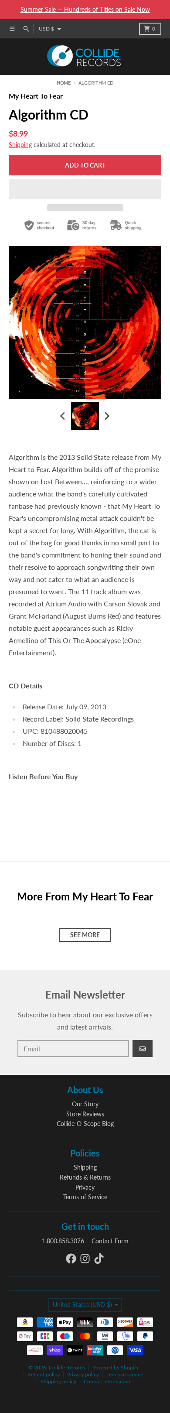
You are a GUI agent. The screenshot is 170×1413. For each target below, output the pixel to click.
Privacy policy (83, 1374)
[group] (85, 416)
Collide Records (67, 1367)
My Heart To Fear (36, 96)
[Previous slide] (63, 416)
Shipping (20, 144)
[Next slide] (107, 416)
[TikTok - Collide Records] (99, 1258)
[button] (85, 189)
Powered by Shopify (115, 1367)
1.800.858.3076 (63, 1241)
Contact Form (110, 1241)
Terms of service (124, 1374)
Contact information (107, 1381)
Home (64, 83)
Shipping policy (58, 1381)
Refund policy (43, 1374)
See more (85, 934)
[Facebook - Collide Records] (71, 1258)
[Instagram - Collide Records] (85, 1258)
